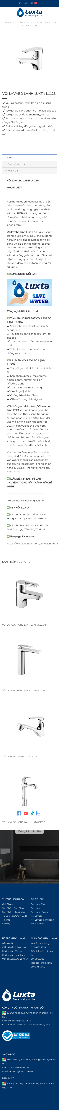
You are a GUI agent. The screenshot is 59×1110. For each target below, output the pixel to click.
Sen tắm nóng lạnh (41, 912)
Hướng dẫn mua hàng (14, 955)
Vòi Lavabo (37, 916)
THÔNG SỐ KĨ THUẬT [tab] (16, 164)
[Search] (20, 3)
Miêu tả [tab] (9, 158)
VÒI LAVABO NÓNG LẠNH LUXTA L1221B (23, 690)
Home (6, 23)
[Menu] (4, 12)
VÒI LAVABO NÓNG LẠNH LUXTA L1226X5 (24, 625)
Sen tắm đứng (38, 904)
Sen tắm (35, 908)
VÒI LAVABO (43, 23)
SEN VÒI (30, 23)
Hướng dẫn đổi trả (12, 951)
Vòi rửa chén (37, 923)
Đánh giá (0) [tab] (11, 171)
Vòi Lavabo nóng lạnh (42, 920)
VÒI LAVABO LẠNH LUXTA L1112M (19, 756)
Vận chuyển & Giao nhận (15, 959)
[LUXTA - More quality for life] (29, 12)
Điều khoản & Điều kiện (14, 947)
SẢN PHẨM (17, 23)
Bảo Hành (7, 943)
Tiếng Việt (29, 3)
